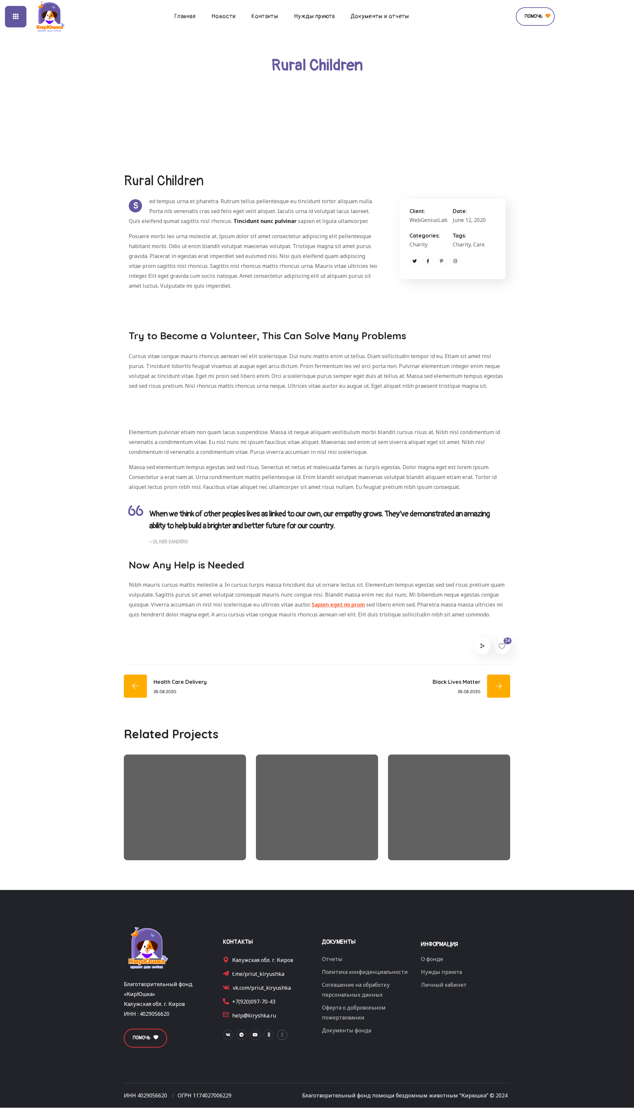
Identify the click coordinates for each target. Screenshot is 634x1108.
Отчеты (332, 959)
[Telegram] (241, 1035)
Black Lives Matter (440, 834)
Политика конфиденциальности (365, 972)
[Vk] (228, 1035)
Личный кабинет (444, 984)
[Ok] (269, 1035)
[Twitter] (414, 261)
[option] (185, 812)
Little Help (160, 834)
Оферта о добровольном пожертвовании (354, 1012)
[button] (535, 16)
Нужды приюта (441, 972)
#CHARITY (160, 845)
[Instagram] (455, 261)
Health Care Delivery (312, 834)
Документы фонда (346, 1030)
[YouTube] (255, 1035)
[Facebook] (428, 261)
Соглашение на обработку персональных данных (356, 989)
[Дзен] (282, 1035)
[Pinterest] (442, 261)
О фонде (432, 959)
